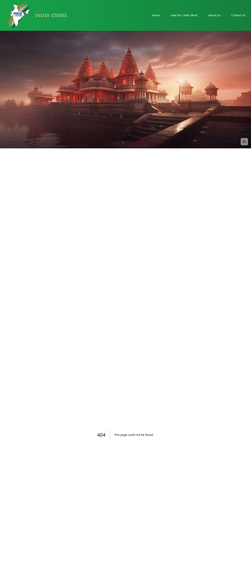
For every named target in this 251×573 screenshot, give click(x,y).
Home (156, 15)
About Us (214, 15)
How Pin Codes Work (184, 15)
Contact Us (238, 15)
